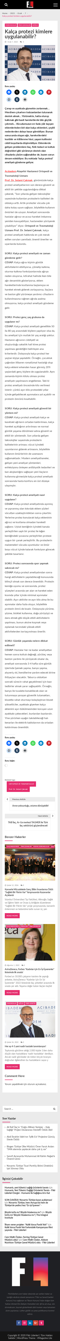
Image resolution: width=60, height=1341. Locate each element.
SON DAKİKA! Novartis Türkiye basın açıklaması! (28, 1200)
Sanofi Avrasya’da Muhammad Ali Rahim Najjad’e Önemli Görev (31, 1157)
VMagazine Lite (44, 1338)
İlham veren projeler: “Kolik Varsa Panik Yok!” (26, 1225)
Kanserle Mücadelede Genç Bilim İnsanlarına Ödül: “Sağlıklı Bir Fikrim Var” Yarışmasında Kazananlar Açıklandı (29, 892)
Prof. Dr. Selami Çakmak (18, 789)
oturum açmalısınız (37, 1084)
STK (52, 846)
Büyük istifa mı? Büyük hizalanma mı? (23, 1212)
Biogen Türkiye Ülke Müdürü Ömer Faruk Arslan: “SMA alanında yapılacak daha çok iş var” (30, 1148)
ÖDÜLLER (24, 926)
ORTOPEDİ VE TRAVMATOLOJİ (21, 784)
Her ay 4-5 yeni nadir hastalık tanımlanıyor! (25, 1046)
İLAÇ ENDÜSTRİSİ (13, 846)
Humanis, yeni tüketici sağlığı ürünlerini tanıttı (26, 1188)
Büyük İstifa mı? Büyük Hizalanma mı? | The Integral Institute (28, 1215)
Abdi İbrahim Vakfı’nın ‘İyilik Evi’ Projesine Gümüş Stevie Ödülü (31, 1138)
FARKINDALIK (11, 25)
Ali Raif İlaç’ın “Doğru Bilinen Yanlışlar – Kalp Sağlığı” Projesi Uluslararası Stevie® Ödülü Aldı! (30, 1128)
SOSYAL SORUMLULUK (41, 846)
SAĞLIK (35, 25)
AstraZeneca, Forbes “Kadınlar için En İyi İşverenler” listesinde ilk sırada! (29, 970)
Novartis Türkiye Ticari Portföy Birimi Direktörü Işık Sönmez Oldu (30, 1167)
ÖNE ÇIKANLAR (24, 25)
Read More (12, 916)
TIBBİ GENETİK (30, 1003)
